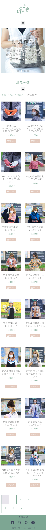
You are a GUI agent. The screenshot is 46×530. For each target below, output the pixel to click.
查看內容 (11, 141)
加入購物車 (11, 386)
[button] (23, 23)
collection (17, 95)
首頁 (4, 95)
